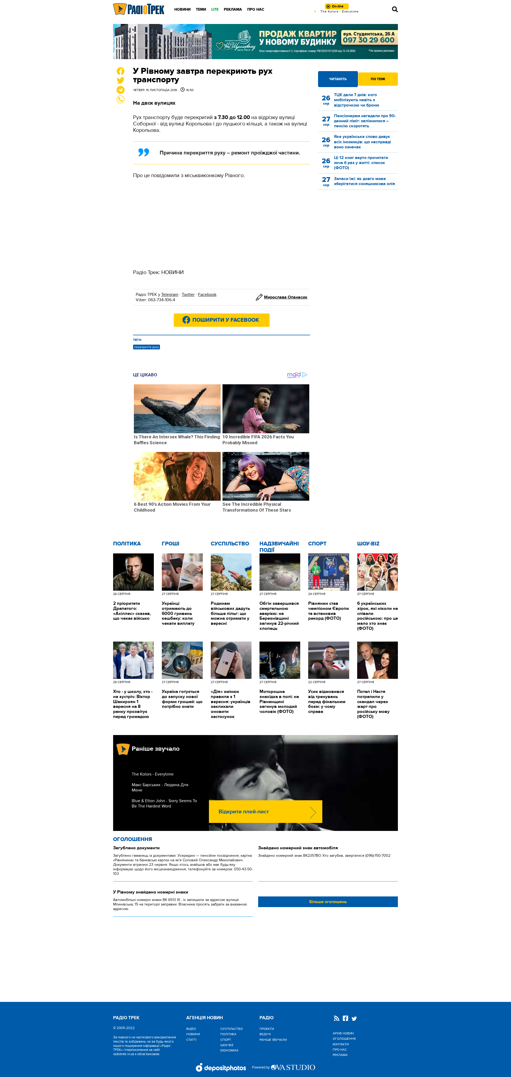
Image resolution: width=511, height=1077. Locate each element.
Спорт (317, 544)
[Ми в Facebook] (345, 1018)
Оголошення (132, 839)
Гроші (170, 544)
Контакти (341, 1044)
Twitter (188, 294)
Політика (127, 544)
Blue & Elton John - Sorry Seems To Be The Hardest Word (164, 803)
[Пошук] (395, 9)
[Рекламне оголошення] (255, 41)
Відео (191, 1029)
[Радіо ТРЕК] (139, 9)
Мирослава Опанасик (285, 297)
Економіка (229, 1050)
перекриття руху (146, 347)
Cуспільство (230, 544)
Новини (182, 9)
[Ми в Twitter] (354, 1019)
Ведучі (265, 1034)
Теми (201, 9)
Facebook (207, 294)
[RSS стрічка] (336, 1018)
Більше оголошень (328, 901)
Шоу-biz (368, 544)
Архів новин (343, 1033)
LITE (215, 9)
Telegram (169, 294)
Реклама (233, 9)
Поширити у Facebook (225, 320)
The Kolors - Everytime (153, 774)
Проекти (266, 1029)
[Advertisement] (221, 224)
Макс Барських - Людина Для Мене (160, 787)
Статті (191, 1040)
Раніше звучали (273, 1040)
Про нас (255, 9)
